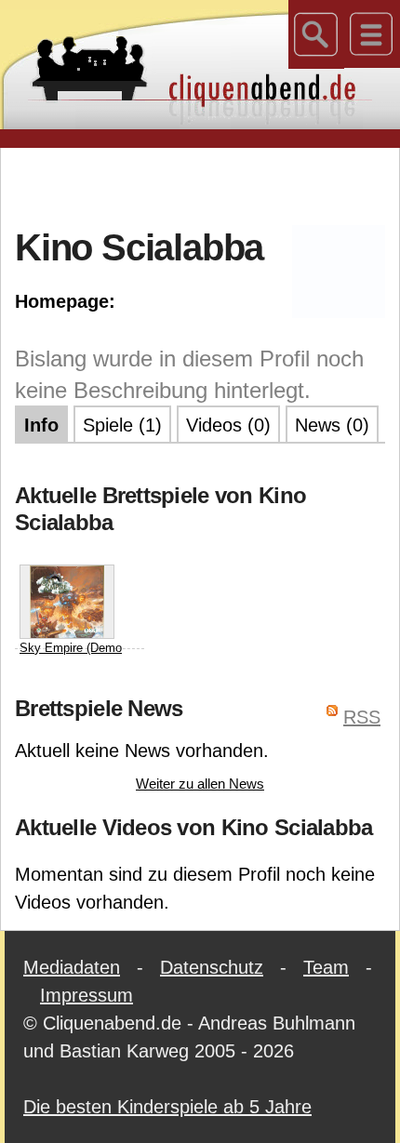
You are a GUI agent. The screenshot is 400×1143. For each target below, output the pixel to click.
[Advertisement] (207, 185)
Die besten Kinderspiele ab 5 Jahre (167, 1106)
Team (326, 967)
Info (41, 425)
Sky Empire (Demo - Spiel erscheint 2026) (71, 666)
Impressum (86, 995)
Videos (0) (228, 425)
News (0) (332, 425)
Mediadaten (71, 967)
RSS (361, 717)
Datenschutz (211, 967)
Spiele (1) (122, 425)
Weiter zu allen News (200, 783)
